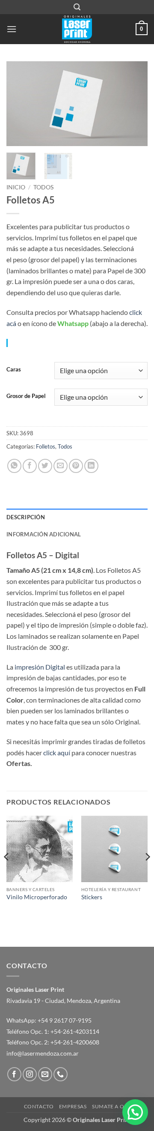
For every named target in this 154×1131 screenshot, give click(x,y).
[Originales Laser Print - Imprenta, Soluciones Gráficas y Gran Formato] (77, 29)
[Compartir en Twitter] (45, 466)
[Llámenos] (60, 1074)
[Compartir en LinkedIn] (91, 466)
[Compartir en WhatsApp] (14, 466)
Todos (43, 187)
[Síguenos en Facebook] (14, 1074)
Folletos (45, 446)
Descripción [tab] (25, 517)
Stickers (91, 897)
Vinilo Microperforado (36, 897)
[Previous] (20, 103)
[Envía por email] (60, 466)
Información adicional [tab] (43, 534)
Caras (13, 370)
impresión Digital (40, 667)
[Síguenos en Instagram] (30, 1074)
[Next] (134, 103)
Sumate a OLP (111, 1106)
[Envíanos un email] (45, 1074)
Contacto (39, 1106)
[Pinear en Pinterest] (76, 466)
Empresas (73, 1106)
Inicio (15, 187)
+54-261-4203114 (74, 1031)
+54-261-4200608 (74, 1042)
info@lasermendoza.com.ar (42, 1053)
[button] (77, 7)
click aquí (56, 752)
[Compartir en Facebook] (30, 466)
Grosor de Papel (26, 396)
